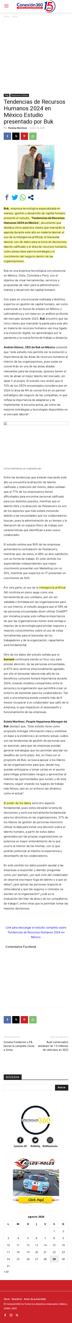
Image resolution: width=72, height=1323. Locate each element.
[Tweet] (15, 197)
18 (18, 1252)
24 (8, 1259)
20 (36, 1252)
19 (28, 1252)
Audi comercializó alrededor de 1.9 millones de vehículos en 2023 (53, 1045)
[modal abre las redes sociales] (31, 197)
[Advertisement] (36, 56)
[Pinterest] (24, 136)
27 (36, 1259)
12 (28, 1245)
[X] (16, 136)
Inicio (6, 16)
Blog (15, 16)
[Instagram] (11, 1315)
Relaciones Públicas (19, 95)
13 (36, 1245)
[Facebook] (7, 136)
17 (8, 1252)
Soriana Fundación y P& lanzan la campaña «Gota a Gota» (19, 1045)
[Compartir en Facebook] (7, 197)
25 (18, 1259)
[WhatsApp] (33, 136)
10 (8, 1245)
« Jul (6, 1271)
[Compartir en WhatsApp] (23, 197)
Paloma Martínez (17, 127)
